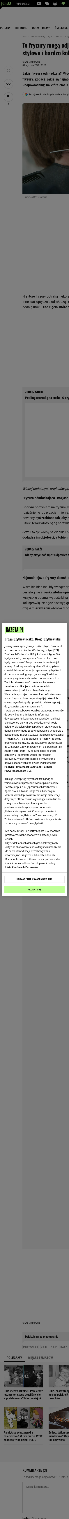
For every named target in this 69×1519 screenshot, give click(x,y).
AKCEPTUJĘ (34, 889)
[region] (34, 759)
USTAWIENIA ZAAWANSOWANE (34, 879)
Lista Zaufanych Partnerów (21, 867)
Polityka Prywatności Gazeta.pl (22, 766)
